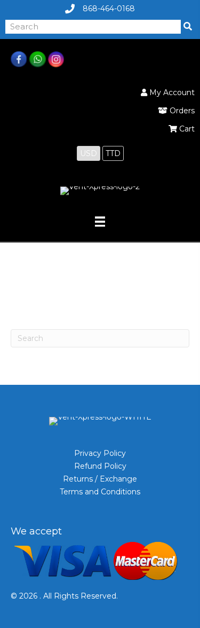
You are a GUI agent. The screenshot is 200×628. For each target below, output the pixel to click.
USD (88, 153)
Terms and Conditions (100, 492)
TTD (113, 153)
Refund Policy (100, 466)
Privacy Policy (100, 453)
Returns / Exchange (100, 479)
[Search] (188, 27)
